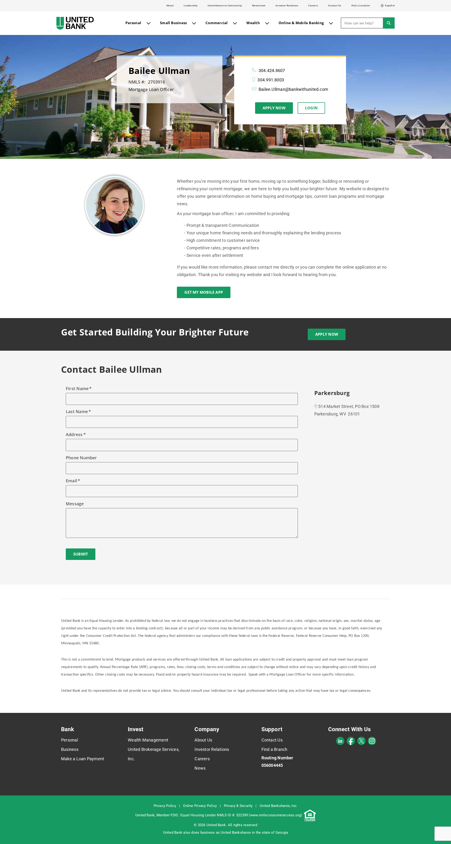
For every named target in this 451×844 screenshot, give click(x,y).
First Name (77, 388)
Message (75, 503)
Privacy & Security (238, 806)
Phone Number (81, 457)
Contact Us (334, 5)
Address (74, 434)
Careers (313, 5)
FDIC (174, 815)
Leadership (190, 5)
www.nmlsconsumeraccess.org (275, 815)
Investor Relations (287, 5)
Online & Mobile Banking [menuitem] (301, 22)
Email (71, 480)
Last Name (77, 411)
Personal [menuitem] (133, 22)
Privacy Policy (165, 806)
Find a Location (360, 5)
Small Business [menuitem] (173, 22)
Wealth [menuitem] (253, 22)
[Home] (75, 23)
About (170, 5)
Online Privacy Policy (200, 806)
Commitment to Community (225, 5)
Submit (80, 554)
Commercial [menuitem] (217, 22)
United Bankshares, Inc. (278, 806)
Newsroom (258, 5)
